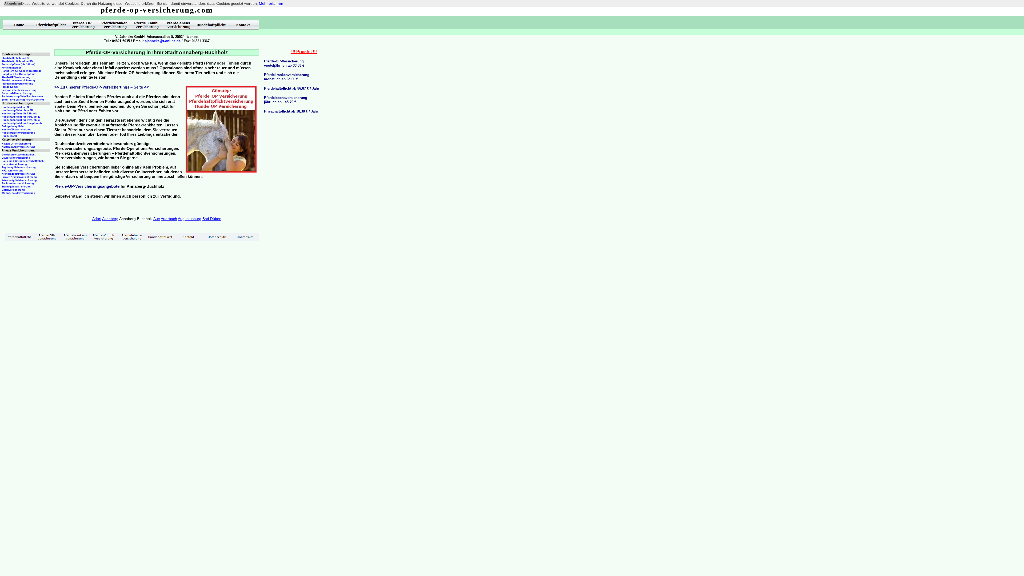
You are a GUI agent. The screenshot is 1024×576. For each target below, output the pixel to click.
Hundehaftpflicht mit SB (16, 107)
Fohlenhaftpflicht (12, 67)
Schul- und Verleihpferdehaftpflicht (23, 99)
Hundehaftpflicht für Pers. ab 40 (21, 116)
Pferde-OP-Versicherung (16, 77)
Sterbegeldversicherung (16, 186)
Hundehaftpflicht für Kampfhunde (22, 123)
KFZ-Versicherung (12, 170)
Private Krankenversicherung (19, 177)
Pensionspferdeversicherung (19, 90)
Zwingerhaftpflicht (13, 126)
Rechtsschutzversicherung (18, 183)
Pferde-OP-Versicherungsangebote (86, 186)
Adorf (96, 219)
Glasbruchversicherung (16, 158)
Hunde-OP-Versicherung (16, 129)
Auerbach (169, 219)
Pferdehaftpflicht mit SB (16, 58)
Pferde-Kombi (10, 87)
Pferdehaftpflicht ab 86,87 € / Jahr (291, 88)
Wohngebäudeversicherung (18, 193)
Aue (156, 219)
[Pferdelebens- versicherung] (132, 237)
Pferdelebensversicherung (17, 83)
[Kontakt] (188, 237)
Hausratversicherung (14, 164)
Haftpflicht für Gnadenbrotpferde (21, 71)
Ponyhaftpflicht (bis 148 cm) (18, 64)
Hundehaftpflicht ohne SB (17, 110)
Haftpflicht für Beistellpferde (19, 74)
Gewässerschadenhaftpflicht (18, 154)
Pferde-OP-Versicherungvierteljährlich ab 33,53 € (284, 63)
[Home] (19, 25)
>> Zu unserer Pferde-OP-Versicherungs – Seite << (101, 87)
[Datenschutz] (217, 237)
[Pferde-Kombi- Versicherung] (104, 237)
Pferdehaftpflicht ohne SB (17, 61)
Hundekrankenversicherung (18, 132)
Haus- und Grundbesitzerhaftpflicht (23, 161)
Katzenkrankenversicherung (18, 147)
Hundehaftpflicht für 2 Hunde (19, 113)
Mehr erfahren (271, 3)
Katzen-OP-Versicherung (16, 143)
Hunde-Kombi (10, 136)
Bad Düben (211, 219)
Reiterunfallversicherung (17, 93)
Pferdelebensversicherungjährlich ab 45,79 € (285, 100)
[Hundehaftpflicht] (160, 237)
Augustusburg (189, 219)
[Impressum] (245, 237)
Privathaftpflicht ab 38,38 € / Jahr (291, 111)
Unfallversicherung (13, 190)
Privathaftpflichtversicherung (19, 180)
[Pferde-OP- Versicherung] (47, 237)
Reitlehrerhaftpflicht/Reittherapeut (22, 96)
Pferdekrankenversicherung (18, 80)
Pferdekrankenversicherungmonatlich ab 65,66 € (286, 77)
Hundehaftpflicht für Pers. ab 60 (21, 120)
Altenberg (110, 219)
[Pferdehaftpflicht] (19, 237)
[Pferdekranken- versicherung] (75, 237)
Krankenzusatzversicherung (18, 174)
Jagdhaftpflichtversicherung (19, 167)
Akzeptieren (12, 3)
